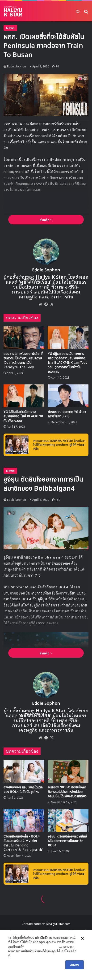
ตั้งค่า (15, 955)
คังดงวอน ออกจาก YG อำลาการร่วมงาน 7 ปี (67, 414)
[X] (51, 304)
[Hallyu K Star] (13, 11)
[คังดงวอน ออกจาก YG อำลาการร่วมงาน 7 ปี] (68, 395)
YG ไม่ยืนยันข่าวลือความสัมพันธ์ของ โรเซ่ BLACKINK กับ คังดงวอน (23, 416)
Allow (74, 964)
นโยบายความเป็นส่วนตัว (41, 946)
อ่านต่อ (45, 219)
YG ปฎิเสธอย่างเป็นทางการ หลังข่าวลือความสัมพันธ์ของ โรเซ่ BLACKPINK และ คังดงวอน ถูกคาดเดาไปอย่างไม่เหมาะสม (68, 362)
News (10, 27)
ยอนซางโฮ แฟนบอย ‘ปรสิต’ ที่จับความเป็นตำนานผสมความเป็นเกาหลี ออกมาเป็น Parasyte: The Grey (23, 360)
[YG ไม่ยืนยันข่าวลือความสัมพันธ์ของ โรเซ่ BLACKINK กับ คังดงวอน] (24, 395)
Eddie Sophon (46, 270)
